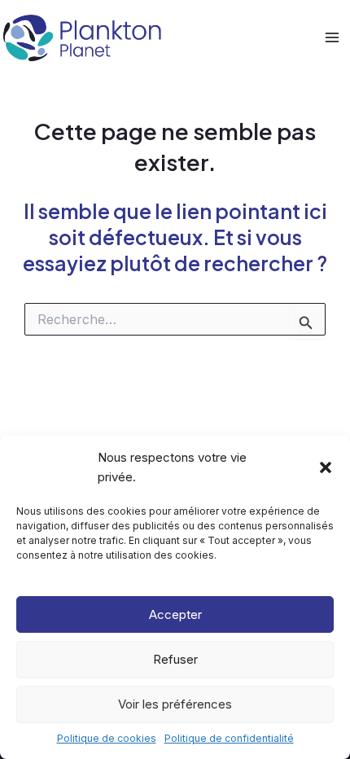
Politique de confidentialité (229, 738)
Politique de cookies (106, 738)
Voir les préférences (175, 704)
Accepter (175, 614)
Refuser (175, 659)
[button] (325, 467)
